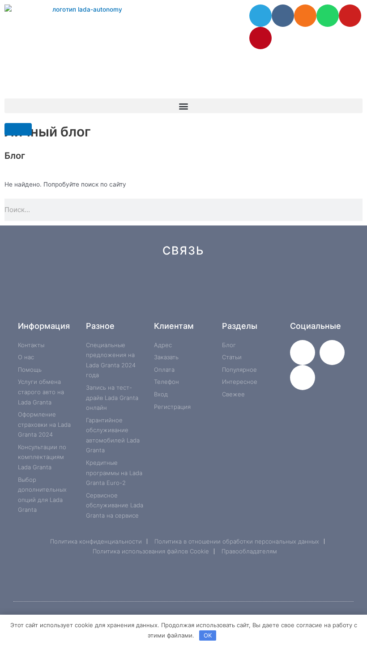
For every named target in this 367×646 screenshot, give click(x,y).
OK (208, 635)
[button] (183, 105)
